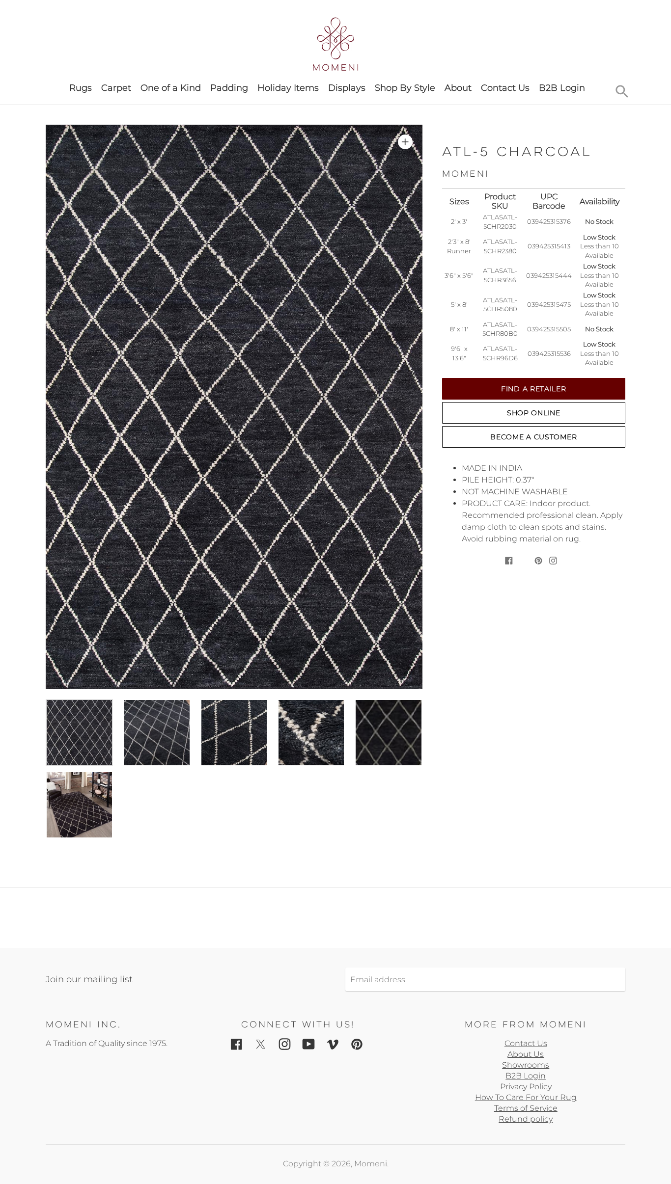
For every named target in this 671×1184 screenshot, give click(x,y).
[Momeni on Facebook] (236, 1044)
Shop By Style (405, 87)
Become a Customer (533, 436)
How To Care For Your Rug (526, 1097)
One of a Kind (170, 87)
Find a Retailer (533, 388)
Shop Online (533, 412)
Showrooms (525, 1065)
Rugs (80, 87)
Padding (229, 87)
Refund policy (526, 1119)
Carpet (116, 87)
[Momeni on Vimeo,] (332, 1044)
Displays (346, 87)
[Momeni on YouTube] (308, 1044)
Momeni (370, 1163)
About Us (525, 1054)
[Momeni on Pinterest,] (356, 1044)
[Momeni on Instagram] (284, 1044)
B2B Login (562, 87)
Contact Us (505, 87)
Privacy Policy (526, 1086)
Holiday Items (288, 87)
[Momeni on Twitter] (260, 1044)
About (458, 87)
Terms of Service (526, 1108)
